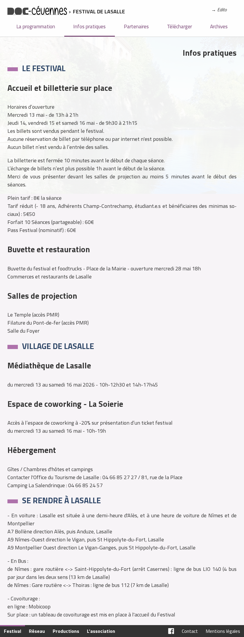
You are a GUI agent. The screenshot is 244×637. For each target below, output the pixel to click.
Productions (66, 631)
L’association (101, 631)
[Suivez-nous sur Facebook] (171, 631)
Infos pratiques (89, 26)
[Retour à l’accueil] (37, 11)
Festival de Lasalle (99, 11)
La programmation (35, 26)
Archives (219, 26)
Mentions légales (223, 631)
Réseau (37, 631)
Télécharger (179, 26)
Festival (12, 631)
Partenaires (136, 26)
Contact (190, 631)
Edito (222, 9)
